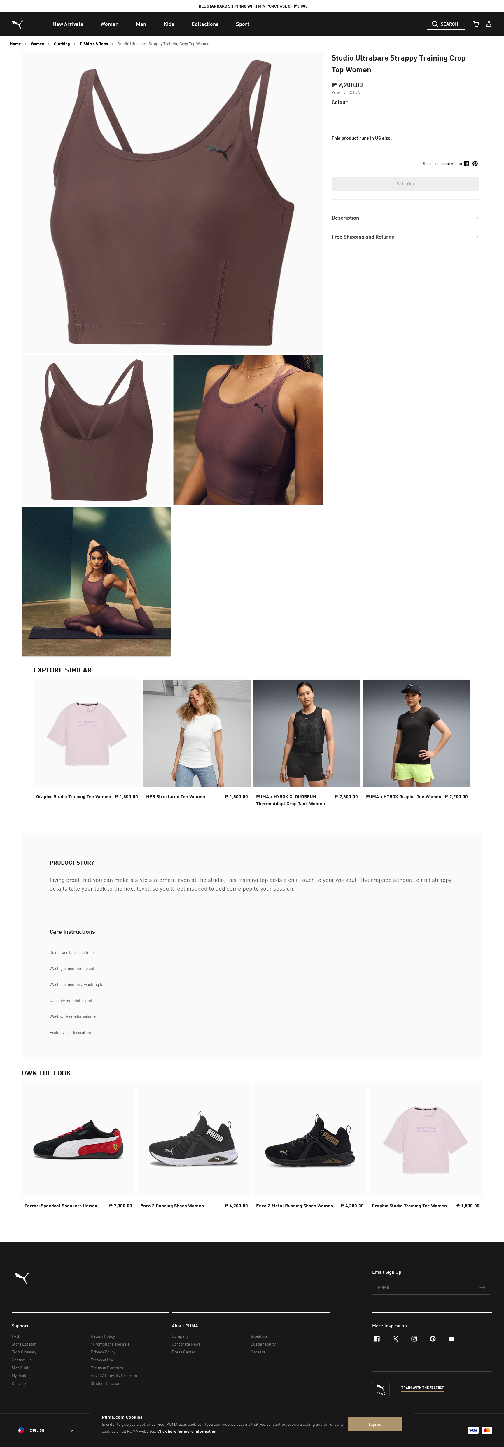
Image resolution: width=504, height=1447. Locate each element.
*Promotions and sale (110, 1343)
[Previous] (42, 744)
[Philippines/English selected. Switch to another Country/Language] (44, 1430)
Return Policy (103, 1336)
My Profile (20, 1375)
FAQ (15, 1336)
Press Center (183, 1351)
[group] (87, 744)
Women (37, 43)
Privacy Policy (103, 1351)
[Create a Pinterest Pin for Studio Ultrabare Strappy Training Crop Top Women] (475, 163)
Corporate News (186, 1343)
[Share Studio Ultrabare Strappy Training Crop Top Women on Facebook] (466, 163)
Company (180, 1336)
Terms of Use (102, 1359)
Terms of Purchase (107, 1367)
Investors (259, 1336)
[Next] (461, 744)
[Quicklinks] (488, 23)
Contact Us (22, 1359)
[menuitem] (68, 24)
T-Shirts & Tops (94, 43)
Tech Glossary (24, 1351)
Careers (258, 1351)
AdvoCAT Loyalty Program (114, 1375)
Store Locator (24, 1343)
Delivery (19, 1383)
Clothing (62, 43)
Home (15, 43)
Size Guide (21, 1367)
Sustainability (263, 1343)
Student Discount (106, 1383)
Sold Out (405, 183)
